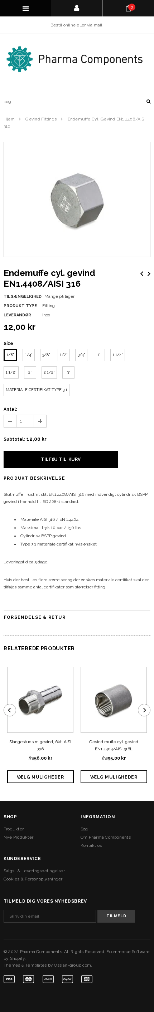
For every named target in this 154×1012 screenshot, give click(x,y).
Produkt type (20, 305)
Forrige (141, 273)
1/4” (29, 354)
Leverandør (17, 315)
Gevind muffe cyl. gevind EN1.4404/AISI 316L (113, 745)
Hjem (9, 119)
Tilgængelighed (23, 296)
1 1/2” (11, 372)
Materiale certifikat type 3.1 (36, 389)
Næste (149, 273)
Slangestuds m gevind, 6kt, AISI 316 (40, 745)
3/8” (46, 354)
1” (99, 354)
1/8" (10, 354)
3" (68, 372)
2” (30, 372)
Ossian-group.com (72, 965)
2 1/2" (49, 372)
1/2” (64, 354)
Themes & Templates (25, 965)
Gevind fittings (41, 119)
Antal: (10, 409)
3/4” (81, 354)
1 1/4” (117, 354)
